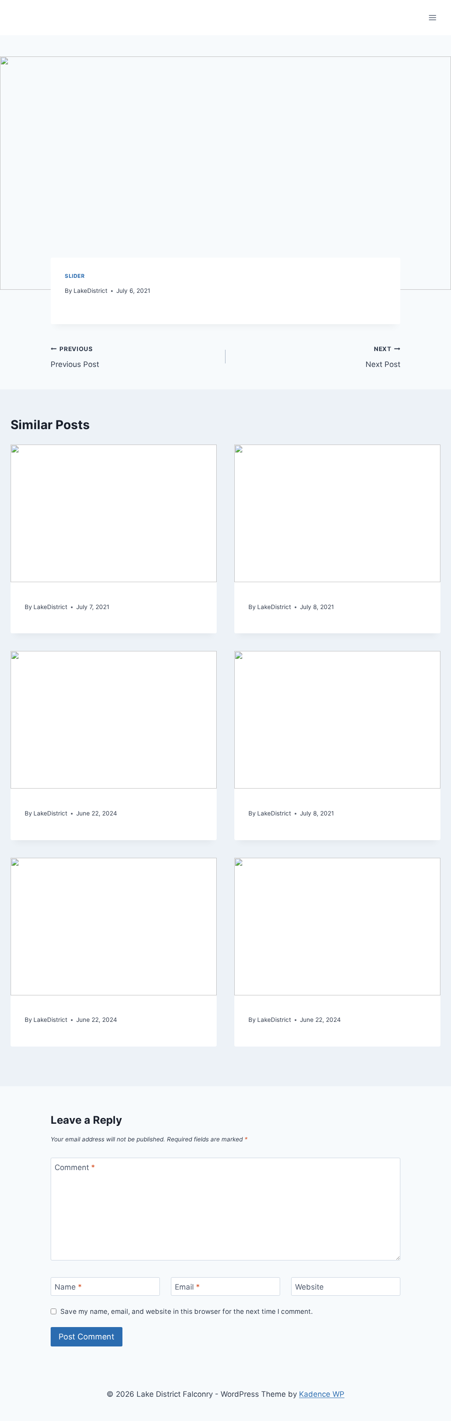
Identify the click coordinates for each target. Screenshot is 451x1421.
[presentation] (114, 513)
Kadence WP (321, 1394)
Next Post (383, 357)
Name (68, 1287)
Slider (75, 276)
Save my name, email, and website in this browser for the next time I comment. (186, 1311)
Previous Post (75, 357)
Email (187, 1287)
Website (309, 1287)
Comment (75, 1167)
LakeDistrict (90, 290)
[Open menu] (432, 17)
